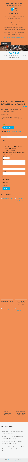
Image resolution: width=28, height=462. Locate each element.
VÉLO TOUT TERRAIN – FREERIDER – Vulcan (20, 412)
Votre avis (5, 159)
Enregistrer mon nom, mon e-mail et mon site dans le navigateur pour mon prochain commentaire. (6, 181)
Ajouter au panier (7, 127)
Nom (4, 166)
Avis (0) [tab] (3, 137)
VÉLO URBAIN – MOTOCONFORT (21, 302)
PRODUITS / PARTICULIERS (13, 131)
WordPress (15, 460)
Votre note (5, 156)
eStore (21, 459)
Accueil (3, 55)
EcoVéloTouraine (14, 3)
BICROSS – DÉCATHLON (7, 301)
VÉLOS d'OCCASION (10, 55)
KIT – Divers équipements (7, 412)
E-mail (4, 171)
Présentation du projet (9, 37)
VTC (15, 55)
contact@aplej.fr (20, 37)
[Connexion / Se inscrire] (25, 43)
